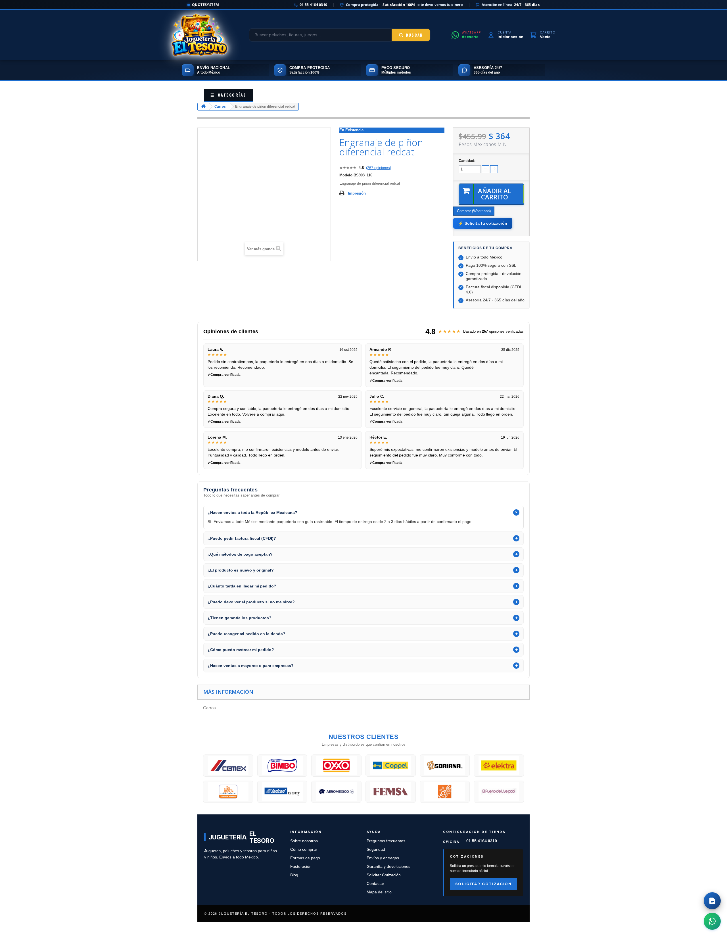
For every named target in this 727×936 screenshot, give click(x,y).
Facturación (301, 866)
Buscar (414, 35)
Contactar (375, 883)
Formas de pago (305, 858)
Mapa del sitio (379, 892)
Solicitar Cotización (384, 875)
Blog (294, 875)
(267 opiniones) (378, 168)
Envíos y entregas (383, 858)
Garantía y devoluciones (388, 866)
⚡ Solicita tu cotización (482, 223)
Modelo (345, 175)
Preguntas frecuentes (386, 841)
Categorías (228, 95)
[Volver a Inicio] (203, 106)
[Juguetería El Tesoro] (199, 35)
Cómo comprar (303, 849)
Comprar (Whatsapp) (474, 211)
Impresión (357, 193)
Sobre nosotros (304, 841)
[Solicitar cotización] (712, 900)
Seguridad (376, 849)
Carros (220, 107)
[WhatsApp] (712, 921)
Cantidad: (467, 161)
